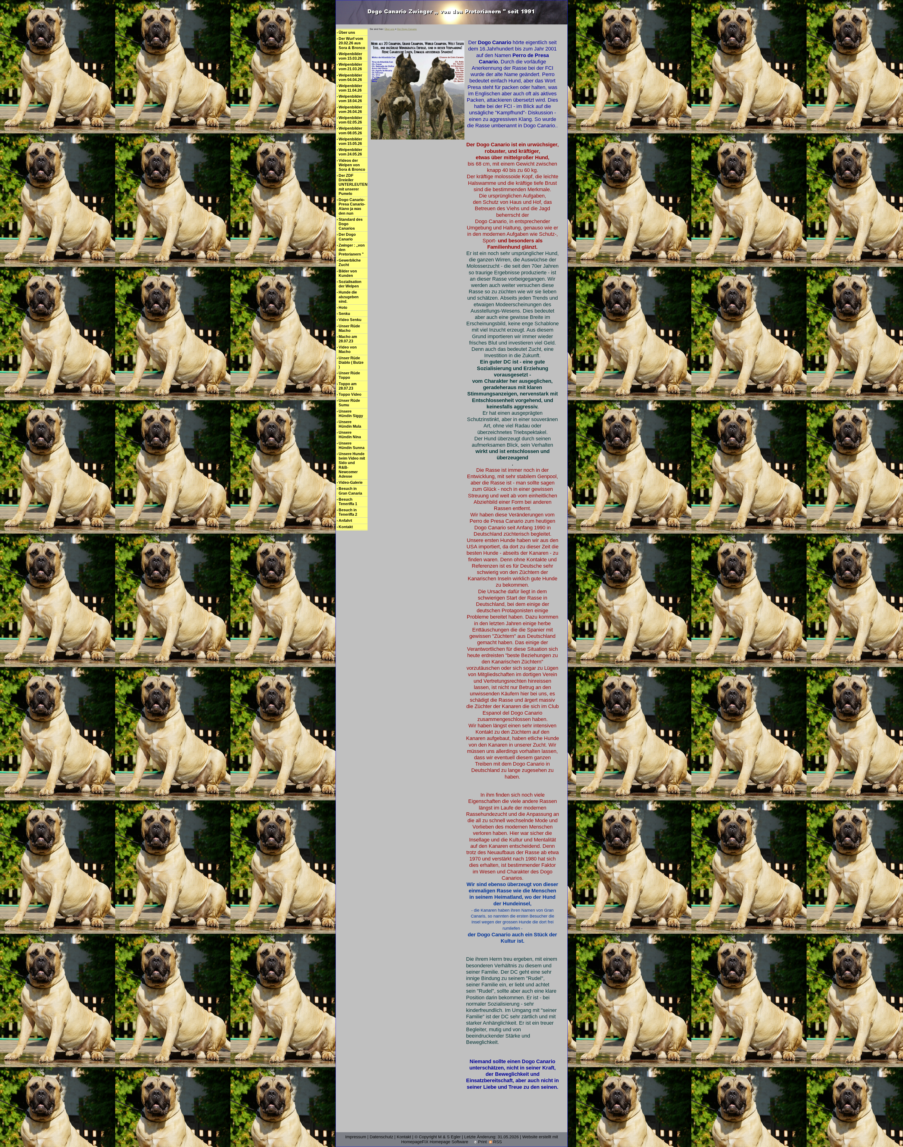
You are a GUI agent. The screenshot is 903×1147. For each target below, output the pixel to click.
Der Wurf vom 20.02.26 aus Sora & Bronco (352, 43)
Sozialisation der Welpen (350, 284)
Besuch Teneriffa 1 (348, 501)
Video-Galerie (351, 482)
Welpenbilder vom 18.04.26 (350, 98)
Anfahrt (345, 521)
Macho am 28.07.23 (348, 339)
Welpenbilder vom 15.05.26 (350, 141)
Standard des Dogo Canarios (351, 223)
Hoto (343, 308)
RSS (497, 1141)
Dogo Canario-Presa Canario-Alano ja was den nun (352, 206)
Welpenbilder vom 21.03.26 (350, 66)
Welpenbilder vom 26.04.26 (350, 109)
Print (482, 1141)
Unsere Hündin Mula (350, 424)
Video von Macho (348, 349)
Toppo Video (350, 394)
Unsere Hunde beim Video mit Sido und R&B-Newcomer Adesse (352, 465)
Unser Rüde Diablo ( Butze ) (351, 362)
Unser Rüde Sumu (349, 403)
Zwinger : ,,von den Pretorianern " (352, 249)
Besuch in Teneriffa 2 (348, 512)
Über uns (347, 33)
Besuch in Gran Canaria (350, 491)
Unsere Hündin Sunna (351, 445)
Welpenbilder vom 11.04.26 (350, 88)
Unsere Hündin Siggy (351, 413)
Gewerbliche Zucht (350, 262)
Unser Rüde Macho (349, 328)
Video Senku (350, 320)
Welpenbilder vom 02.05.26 (350, 120)
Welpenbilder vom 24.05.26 (350, 152)
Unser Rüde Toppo (349, 375)
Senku (344, 314)
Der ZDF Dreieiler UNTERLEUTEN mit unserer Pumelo (353, 185)
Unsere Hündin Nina (350, 434)
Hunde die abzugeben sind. (349, 296)
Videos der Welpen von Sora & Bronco (352, 165)
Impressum (355, 1137)
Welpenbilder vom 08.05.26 (350, 130)
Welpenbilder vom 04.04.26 (350, 77)
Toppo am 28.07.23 (347, 386)
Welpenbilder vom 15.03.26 (350, 56)
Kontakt (346, 527)
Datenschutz (381, 1137)
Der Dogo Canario (347, 236)
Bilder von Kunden (348, 273)
